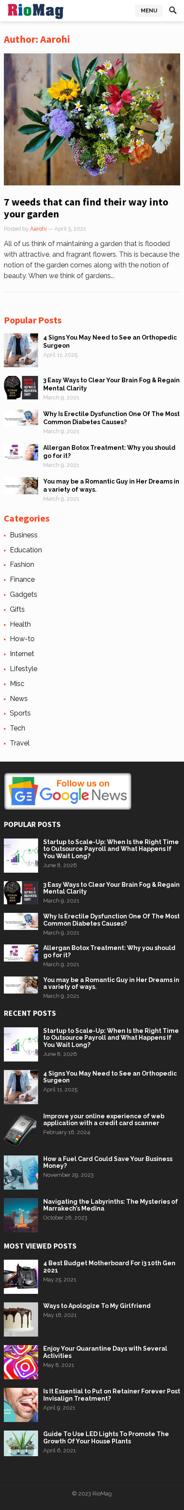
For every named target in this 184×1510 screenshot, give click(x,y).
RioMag (102, 1493)
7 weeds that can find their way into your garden (86, 207)
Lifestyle (23, 669)
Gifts (17, 609)
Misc (17, 684)
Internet (22, 654)
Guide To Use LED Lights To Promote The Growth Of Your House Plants (106, 1438)
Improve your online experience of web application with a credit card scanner (103, 1120)
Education (26, 550)
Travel (20, 743)
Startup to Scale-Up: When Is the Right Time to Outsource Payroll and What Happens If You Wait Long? (111, 849)
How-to (22, 639)
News (19, 699)
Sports (20, 713)
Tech (17, 728)
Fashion (22, 564)
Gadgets (23, 594)
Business (24, 535)
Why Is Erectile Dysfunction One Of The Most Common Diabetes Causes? (111, 920)
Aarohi (38, 229)
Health (20, 624)
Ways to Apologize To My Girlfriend (97, 1305)
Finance (22, 579)
